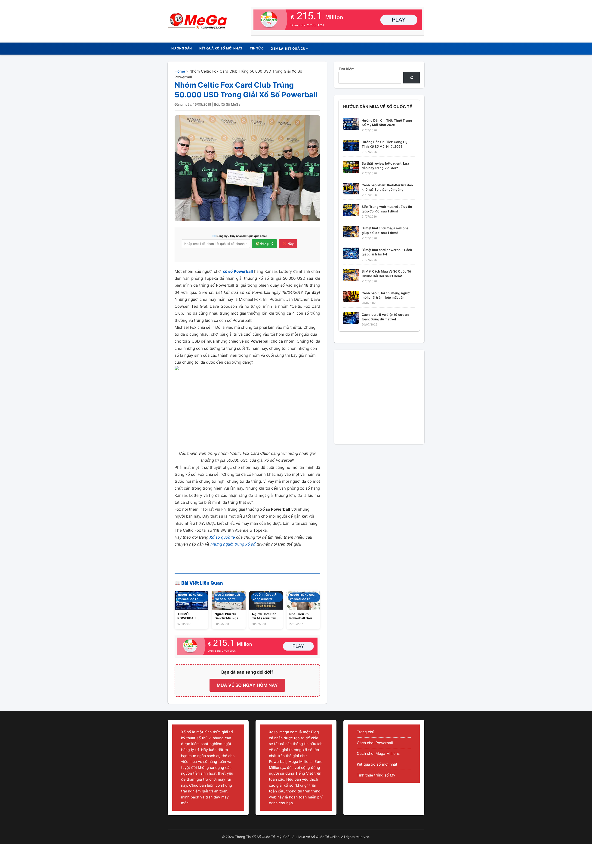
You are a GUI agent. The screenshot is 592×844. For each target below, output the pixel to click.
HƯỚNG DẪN (181, 48)
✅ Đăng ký (264, 244)
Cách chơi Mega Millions (378, 753)
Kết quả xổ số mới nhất (377, 764)
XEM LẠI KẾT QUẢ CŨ (288, 48)
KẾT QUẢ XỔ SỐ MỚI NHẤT (221, 48)
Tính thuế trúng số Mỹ (376, 775)
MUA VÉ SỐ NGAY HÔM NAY (247, 685)
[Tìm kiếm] (411, 77)
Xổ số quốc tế (222, 537)
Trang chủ (365, 732)
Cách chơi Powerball (375, 742)
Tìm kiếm (347, 69)
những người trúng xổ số (232, 544)
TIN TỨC (257, 48)
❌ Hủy (288, 244)
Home (180, 71)
